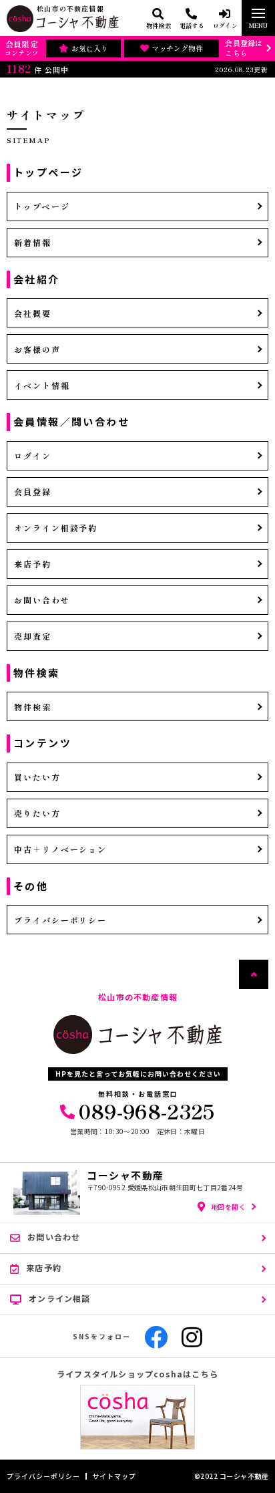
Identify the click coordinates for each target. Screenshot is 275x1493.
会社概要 (32, 313)
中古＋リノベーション (60, 849)
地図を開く (228, 1207)
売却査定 (32, 636)
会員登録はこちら (243, 47)
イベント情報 (42, 385)
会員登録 (32, 491)
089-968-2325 (147, 1111)
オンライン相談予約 (55, 527)
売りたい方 (37, 813)
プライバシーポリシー (60, 920)
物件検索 (32, 706)
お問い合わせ (42, 599)
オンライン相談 (59, 1298)
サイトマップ (114, 1476)
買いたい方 (37, 777)
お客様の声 (37, 349)
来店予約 (32, 563)
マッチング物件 (177, 48)
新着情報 (32, 242)
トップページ (42, 206)
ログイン (32, 455)
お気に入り (89, 48)
